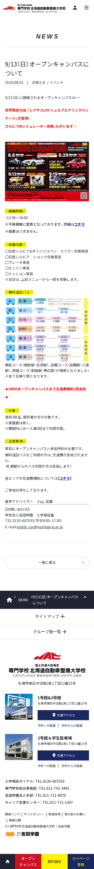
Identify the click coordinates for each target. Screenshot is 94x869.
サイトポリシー (34, 814)
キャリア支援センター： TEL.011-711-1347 (39, 802)
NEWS (23, 599)
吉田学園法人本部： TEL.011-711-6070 (35, 795)
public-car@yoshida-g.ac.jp (40, 526)
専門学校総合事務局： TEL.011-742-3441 (37, 788)
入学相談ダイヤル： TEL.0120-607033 (34, 781)
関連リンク (12, 814)
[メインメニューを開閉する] (86, 7)
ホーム (9, 599)
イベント (57, 82)
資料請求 (54, 861)
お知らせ (39, 82)
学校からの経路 (71, 725)
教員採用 (55, 814)
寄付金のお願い (74, 814)
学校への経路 (47, 725)
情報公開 (15, 820)
